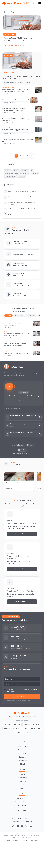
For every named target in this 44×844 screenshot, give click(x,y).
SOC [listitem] (39, 728)
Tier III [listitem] (33, 728)
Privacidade (34, 841)
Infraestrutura (34, 173)
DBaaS (22, 764)
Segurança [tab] (32, 315)
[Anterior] (6, 468)
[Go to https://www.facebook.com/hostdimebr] (22, 826)
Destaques (18, 173)
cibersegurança (9, 34)
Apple (31, 445)
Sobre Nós (22, 774)
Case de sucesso (21, 176)
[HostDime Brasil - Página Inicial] (22, 712)
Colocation (22, 757)
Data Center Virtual (22, 753)
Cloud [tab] (9, 315)
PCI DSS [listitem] (18, 732)
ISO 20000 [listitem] (7, 728)
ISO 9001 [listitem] (25, 728)
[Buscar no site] (34, 3)
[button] (23, 393)
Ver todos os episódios (20, 454)
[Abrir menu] (40, 3)
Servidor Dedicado (22, 746)
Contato (22, 788)
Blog (22, 785)
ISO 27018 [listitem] (36, 724)
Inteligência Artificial (9, 176)
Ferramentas (22, 805)
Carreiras (23, 781)
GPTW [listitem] (26, 732)
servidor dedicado (8, 173)
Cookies (24, 841)
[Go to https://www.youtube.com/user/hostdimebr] (30, 826)
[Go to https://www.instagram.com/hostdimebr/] (13, 826)
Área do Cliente (22, 798)
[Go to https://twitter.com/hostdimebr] (26, 826)
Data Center (16, 170)
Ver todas (7, 233)
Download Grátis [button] (20, 534)
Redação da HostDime (11, 45)
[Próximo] (18, 468)
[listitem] (22, 628)
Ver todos (33, 469)
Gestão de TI (7, 170)
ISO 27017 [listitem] (27, 724)
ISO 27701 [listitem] (17, 724)
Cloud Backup (22, 760)
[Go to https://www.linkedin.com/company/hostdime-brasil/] (17, 826)
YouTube (23, 449)
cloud (32, 170)
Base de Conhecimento (23, 802)
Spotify (22, 445)
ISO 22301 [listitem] (16, 728)
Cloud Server (22, 750)
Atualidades (26, 173)
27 (28, 156)
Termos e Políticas (12, 841)
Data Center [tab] (20, 315)
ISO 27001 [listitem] (8, 724)
